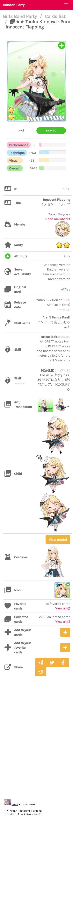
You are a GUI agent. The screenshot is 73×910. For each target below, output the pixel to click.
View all (61, 608)
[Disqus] (36, 740)
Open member (56, 219)
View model (58, 539)
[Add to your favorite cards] (65, 647)
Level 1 (22, 130)
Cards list (55, 16)
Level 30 (51, 130)
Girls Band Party (20, 16)
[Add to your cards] (65, 632)
